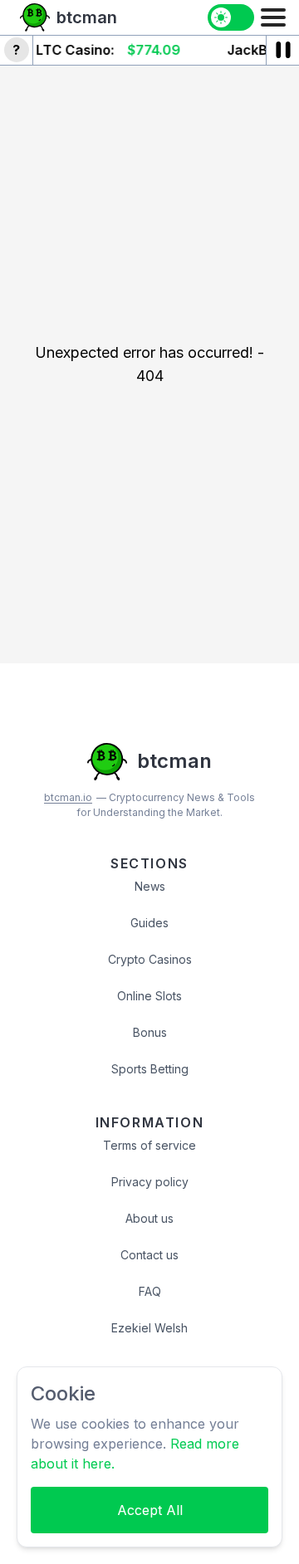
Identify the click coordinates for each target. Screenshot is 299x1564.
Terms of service (149, 1145)
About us (149, 1218)
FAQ (150, 1291)
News (150, 886)
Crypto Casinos (150, 959)
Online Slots (149, 996)
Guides (149, 923)
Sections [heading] (149, 863)
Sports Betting (150, 1069)
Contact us (149, 1255)
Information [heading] (150, 1122)
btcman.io (68, 797)
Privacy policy (150, 1182)
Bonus (150, 1032)
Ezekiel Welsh (149, 1328)
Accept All (150, 1510)
